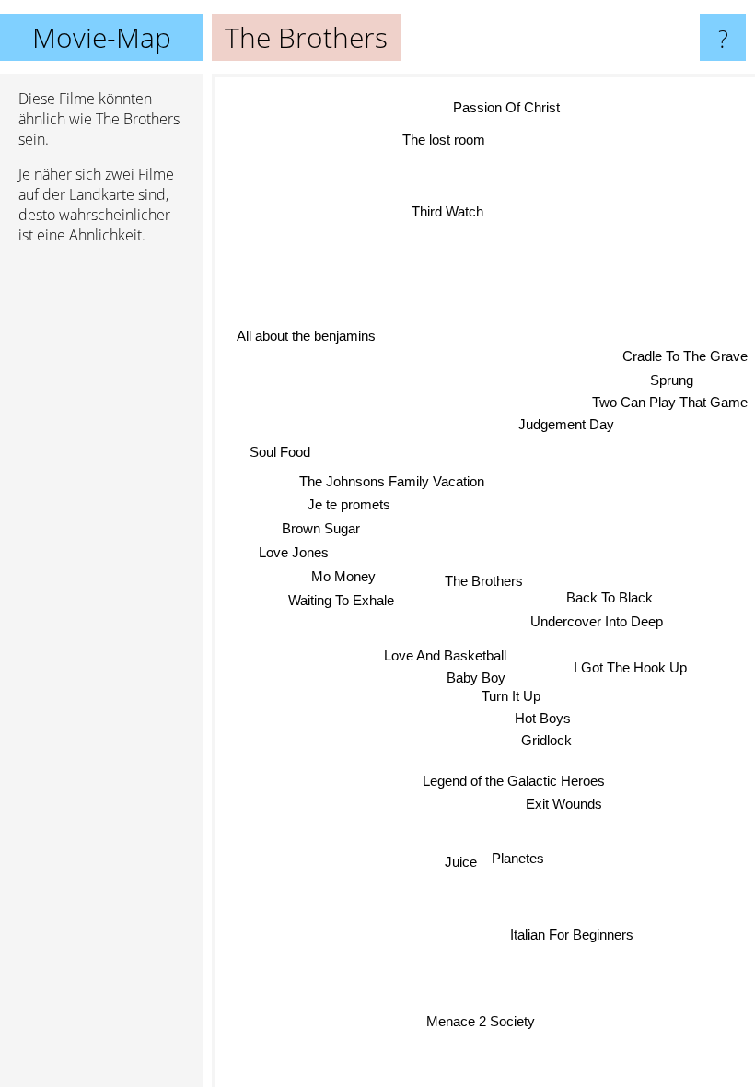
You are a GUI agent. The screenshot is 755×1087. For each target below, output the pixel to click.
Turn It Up (511, 696)
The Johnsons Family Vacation (391, 481)
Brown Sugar (321, 528)
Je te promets (349, 504)
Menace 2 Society (480, 1021)
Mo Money (342, 576)
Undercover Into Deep (595, 621)
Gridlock (545, 740)
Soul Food (280, 452)
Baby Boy (476, 677)
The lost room (445, 138)
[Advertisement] (101, 540)
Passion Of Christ (504, 106)
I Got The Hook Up (630, 665)
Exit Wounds (564, 804)
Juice (461, 861)
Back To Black (609, 596)
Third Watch (449, 210)
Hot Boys (543, 719)
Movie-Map (101, 37)
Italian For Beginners (570, 936)
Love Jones (294, 551)
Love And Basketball (444, 655)
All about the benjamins (307, 333)
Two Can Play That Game (670, 406)
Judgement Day (567, 428)
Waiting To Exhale (341, 600)
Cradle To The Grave (685, 360)
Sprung (673, 384)
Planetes (518, 858)
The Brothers (484, 581)
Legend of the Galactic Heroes (513, 781)
